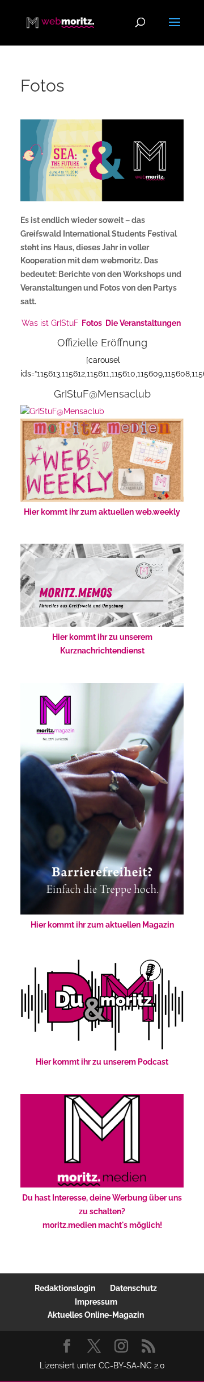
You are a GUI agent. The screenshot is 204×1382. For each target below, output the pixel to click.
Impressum (96, 1301)
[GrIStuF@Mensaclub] (62, 411)
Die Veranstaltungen (143, 323)
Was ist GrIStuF (50, 323)
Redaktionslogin (65, 1288)
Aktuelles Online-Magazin (96, 1314)
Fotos (92, 323)
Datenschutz (133, 1288)
